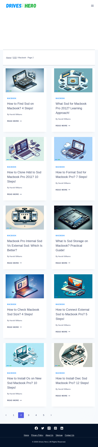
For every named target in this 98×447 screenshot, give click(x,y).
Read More (14, 121)
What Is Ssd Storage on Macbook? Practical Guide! (72, 245)
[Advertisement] (49, 30)
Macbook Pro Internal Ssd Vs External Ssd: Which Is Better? (24, 245)
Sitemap (59, 435)
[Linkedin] (62, 428)
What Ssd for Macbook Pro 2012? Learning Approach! (71, 108)
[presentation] (24, 80)
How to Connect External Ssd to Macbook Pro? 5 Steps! (72, 314)
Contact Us (69, 435)
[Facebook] (36, 428)
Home (26, 435)
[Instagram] (49, 428)
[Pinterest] (55, 428)
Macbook (11, 98)
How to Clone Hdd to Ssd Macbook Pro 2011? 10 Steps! (24, 177)
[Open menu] (92, 5)
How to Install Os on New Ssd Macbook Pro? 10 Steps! (24, 383)
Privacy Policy (37, 435)
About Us (49, 435)
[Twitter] (42, 428)
